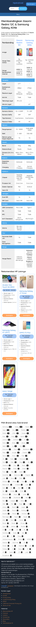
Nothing (24, 510)
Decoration (6, 619)
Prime (22, 491)
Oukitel (6, 510)
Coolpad (18, 484)
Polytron (29, 475)
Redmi (6, 433)
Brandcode (18, 497)
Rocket (24, 526)
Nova (13, 478)
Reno (21, 478)
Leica (27, 552)
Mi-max (24, 523)
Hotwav (6, 481)
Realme (24, 430)
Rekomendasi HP (8, 611)
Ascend (6, 513)
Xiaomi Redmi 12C (19, 42)
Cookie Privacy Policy (9, 599)
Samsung (7, 427)
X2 (4, 529)
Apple (6, 446)
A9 (11, 529)
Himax (15, 481)
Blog (4, 621)
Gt (28, 488)
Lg (14, 446)
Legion (24, 507)
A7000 (30, 539)
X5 (25, 542)
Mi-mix (21, 539)
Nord (13, 520)
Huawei (25, 433)
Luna (28, 484)
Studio (16, 533)
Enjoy (20, 536)
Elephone (22, 546)
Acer (20, 488)
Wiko (5, 504)
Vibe (13, 472)
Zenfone (17, 439)
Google (15, 452)
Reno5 (15, 507)
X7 (28, 549)
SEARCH (23, 8)
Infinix (15, 433)
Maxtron (6, 468)
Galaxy (18, 427)
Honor (15, 456)
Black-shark (7, 484)
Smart (25, 468)
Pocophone (7, 555)
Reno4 (15, 510)
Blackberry (27, 449)
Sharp (16, 468)
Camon (22, 520)
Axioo (23, 501)
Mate (13, 462)
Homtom (25, 513)
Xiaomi (28, 427)
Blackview (6, 497)
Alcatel (26, 517)
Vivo (15, 430)
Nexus (21, 549)
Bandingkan (31, 4)
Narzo (25, 465)
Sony (14, 436)
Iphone (25, 443)
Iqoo (5, 488)
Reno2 (15, 513)
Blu (25, 529)
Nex (28, 497)
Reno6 (14, 523)
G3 (4, 552)
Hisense (6, 542)
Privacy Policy (7, 597)
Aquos (16, 494)
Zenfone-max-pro (9, 539)
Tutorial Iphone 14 (8, 623)
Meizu (5, 452)
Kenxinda (6, 533)
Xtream (6, 546)
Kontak (5, 595)
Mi (26, 439)
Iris (12, 488)
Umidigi (13, 491)
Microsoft (6, 494)
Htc (30, 462)
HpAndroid (18, 3)
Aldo (5, 520)
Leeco (5, 536)
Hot (22, 446)
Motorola (23, 459)
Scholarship (6, 617)
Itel (31, 481)
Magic (22, 504)
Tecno (6, 456)
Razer (17, 517)
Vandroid (6, 465)
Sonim (12, 552)
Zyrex (5, 526)
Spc (5, 491)
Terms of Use (7, 605)
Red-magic (7, 517)
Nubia (13, 459)
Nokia (5, 443)
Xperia (23, 436)
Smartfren (6, 475)
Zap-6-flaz (16, 542)
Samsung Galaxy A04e (29, 42)
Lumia (25, 494)
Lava (5, 478)
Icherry (6, 507)
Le (13, 546)
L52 (31, 546)
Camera (5, 615)
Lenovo (6, 439)
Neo (5, 501)
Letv (18, 529)
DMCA (4, 601)
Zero (16, 465)
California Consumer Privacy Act (12, 603)
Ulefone (14, 526)
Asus (5, 436)
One (24, 481)
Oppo (6, 430)
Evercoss (6, 449)
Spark (22, 472)
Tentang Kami (7, 593)
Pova (5, 472)
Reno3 (5, 523)
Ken (24, 533)
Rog (22, 462)
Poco (17, 449)
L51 (20, 552)
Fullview (6, 549)
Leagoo (13, 501)
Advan (15, 443)
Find (5, 462)
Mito (13, 504)
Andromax (18, 475)
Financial (5, 613)
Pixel (24, 456)
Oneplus (26, 452)
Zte (5, 459)
